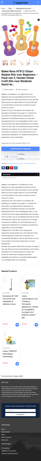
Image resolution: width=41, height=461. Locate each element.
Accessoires (6, 293)
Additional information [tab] (10, 178)
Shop (10, 8)
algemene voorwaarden (8, 451)
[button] (39, 20)
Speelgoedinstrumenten (23, 8)
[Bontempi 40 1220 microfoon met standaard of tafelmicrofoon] (11, 284)
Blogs (3, 434)
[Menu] (2, 2)
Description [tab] (6, 174)
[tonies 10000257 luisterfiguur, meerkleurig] (11, 339)
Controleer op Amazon (20, 149)
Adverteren (4, 440)
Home (3, 8)
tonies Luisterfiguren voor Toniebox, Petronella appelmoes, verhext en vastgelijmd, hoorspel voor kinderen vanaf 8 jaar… (30, 307)
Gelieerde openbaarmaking (9, 453)
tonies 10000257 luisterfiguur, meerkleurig (10, 354)
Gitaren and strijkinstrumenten (11, 11)
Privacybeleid (5, 448)
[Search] (38, 2)
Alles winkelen (5, 432)
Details (28, 143)
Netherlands (14, 157)
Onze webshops (6, 437)
